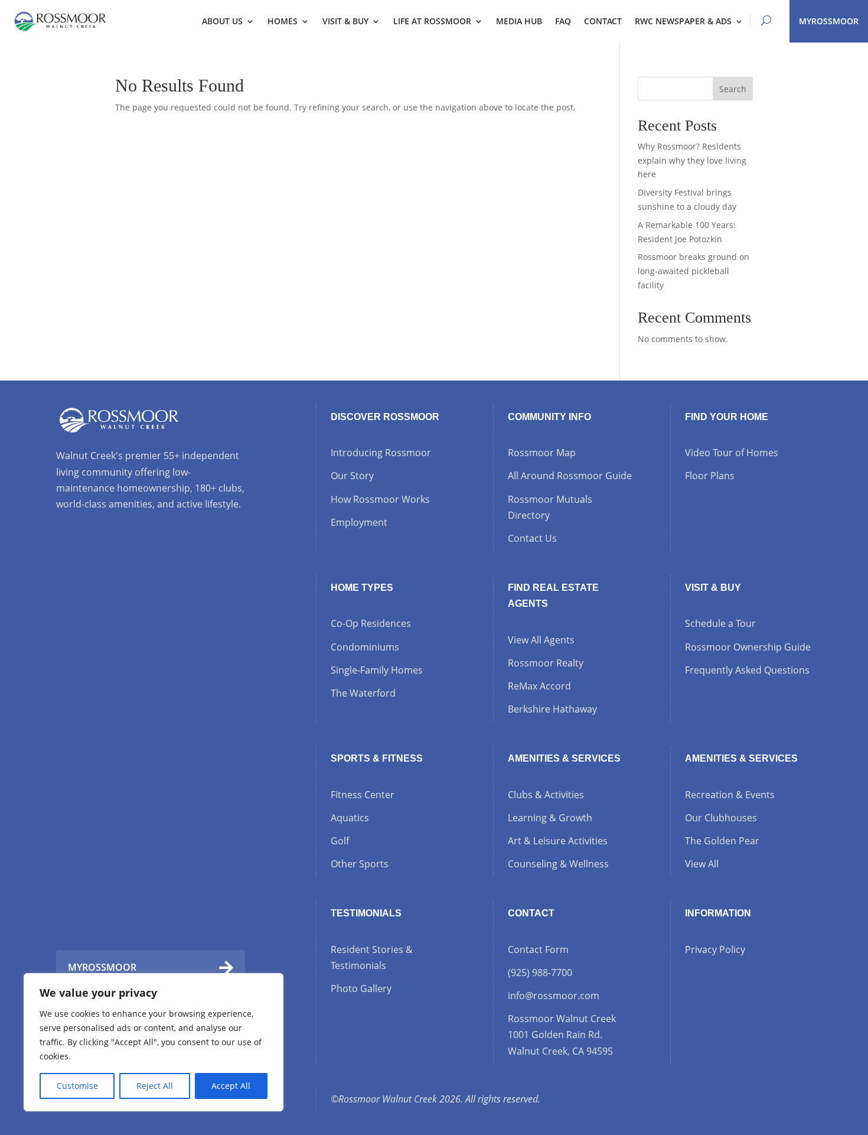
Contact (603, 21)
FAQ (563, 21)
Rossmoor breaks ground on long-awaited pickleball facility (693, 271)
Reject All (154, 1085)
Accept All (230, 1085)
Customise (77, 1085)
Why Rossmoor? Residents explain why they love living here (692, 160)
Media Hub (519, 21)
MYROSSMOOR (829, 21)
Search (732, 89)
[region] (153, 1042)
